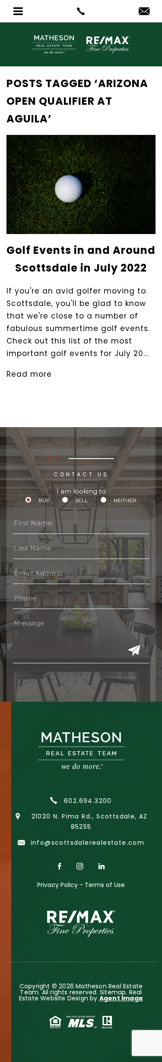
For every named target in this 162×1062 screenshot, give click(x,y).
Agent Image (121, 998)
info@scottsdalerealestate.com (86, 842)
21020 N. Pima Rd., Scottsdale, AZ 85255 (90, 821)
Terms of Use (105, 885)
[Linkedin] (101, 867)
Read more (29, 374)
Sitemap (113, 992)
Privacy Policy (57, 885)
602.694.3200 (87, 800)
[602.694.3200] (81, 11)
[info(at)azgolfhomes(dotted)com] (144, 11)
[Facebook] (61, 867)
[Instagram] (81, 867)
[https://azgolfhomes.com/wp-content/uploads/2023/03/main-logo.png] (81, 44)
